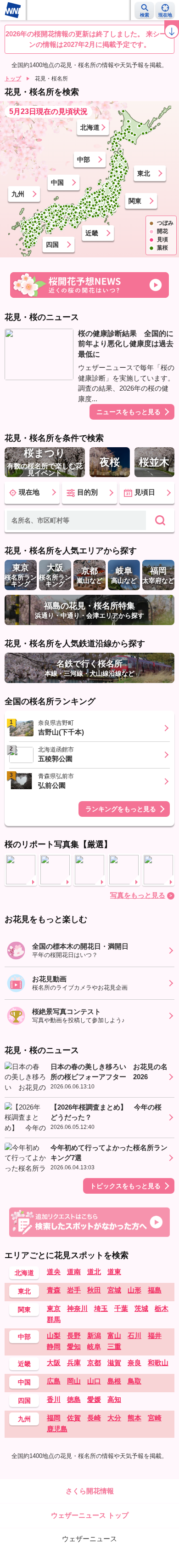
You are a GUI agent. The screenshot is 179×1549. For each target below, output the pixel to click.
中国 (57, 182)
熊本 (134, 1418)
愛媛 (94, 1399)
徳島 (74, 1399)
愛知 (74, 1346)
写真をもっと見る (137, 895)
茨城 (141, 1308)
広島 (54, 1381)
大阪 (54, 1363)
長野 (74, 1335)
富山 (114, 1335)
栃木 (161, 1308)
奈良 (134, 1363)
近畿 (91, 233)
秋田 (94, 1290)
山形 (134, 1290)
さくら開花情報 (90, 1491)
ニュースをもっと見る (128, 412)
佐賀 (74, 1418)
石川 (134, 1335)
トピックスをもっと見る (125, 1186)
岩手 (74, 1290)
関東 (135, 201)
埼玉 (101, 1308)
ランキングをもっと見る (120, 809)
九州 (17, 194)
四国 (52, 244)
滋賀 (114, 1363)
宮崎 (155, 1418)
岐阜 (94, 1346)
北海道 (90, 127)
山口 (94, 1381)
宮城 (114, 1290)
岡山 (74, 1381)
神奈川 (77, 1308)
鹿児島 (57, 1429)
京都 (94, 1363)
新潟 (94, 1335)
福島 (155, 1290)
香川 (54, 1399)
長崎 (94, 1418)
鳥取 (134, 1381)
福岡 (54, 1418)
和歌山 (158, 1363)
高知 (114, 1399)
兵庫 (74, 1363)
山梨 (54, 1335)
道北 (94, 1272)
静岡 (54, 1346)
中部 (83, 159)
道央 (54, 1272)
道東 (114, 1272)
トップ (13, 78)
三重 (114, 1346)
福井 (155, 1335)
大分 (114, 1418)
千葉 (121, 1308)
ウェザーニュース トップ (90, 1515)
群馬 (54, 1319)
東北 (143, 173)
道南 (74, 1272)
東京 (54, 1308)
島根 (114, 1381)
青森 (54, 1290)
